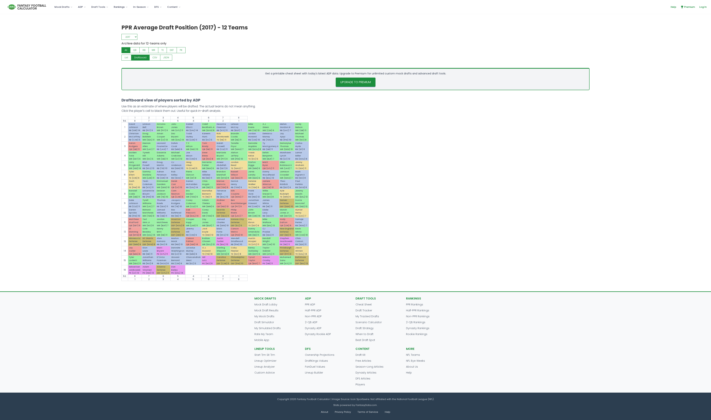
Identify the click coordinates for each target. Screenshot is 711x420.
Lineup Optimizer (265, 361)
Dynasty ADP (313, 328)
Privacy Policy (343, 412)
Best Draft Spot (365, 340)
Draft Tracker (364, 310)
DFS (156, 7)
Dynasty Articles (366, 372)
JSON (166, 57)
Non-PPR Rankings (418, 316)
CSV (155, 57)
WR (153, 50)
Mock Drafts (61, 7)
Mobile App (261, 340)
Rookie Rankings (416, 334)
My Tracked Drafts (367, 316)
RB (144, 50)
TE (162, 50)
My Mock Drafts (264, 316)
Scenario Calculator (369, 322)
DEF (172, 50)
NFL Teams (413, 355)
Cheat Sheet (364, 304)
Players (360, 384)
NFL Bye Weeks (415, 361)
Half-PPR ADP (313, 310)
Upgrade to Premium (355, 82)
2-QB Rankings (415, 322)
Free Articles (363, 361)
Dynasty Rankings (417, 328)
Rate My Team (263, 334)
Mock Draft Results (266, 310)
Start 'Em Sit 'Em (264, 355)
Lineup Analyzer (264, 367)
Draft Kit (360, 355)
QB (134, 50)
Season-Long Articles (369, 367)
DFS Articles (363, 378)
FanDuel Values (315, 367)
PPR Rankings (414, 304)
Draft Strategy (365, 328)
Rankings (119, 7)
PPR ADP (310, 304)
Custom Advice (264, 372)
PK (181, 50)
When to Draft (364, 334)
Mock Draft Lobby (265, 304)
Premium (689, 7)
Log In (703, 7)
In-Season (139, 7)
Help (673, 7)
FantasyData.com (367, 405)
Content (172, 7)
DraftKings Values (316, 361)
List (126, 57)
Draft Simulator (264, 322)
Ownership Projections (319, 355)
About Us (412, 367)
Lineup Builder (314, 372)
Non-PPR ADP (313, 316)
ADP (80, 7)
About (324, 412)
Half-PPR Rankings (417, 310)
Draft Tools (98, 7)
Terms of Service (368, 412)
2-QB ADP (311, 322)
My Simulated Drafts (267, 328)
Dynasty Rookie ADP (318, 334)
